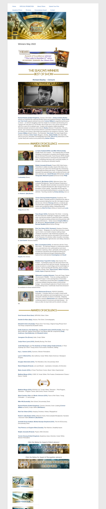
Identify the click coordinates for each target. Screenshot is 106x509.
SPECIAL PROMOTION (27, 6)
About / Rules (41, 6)
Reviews (28, 10)
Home (14, 6)
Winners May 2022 (27, 44)
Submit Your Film (54, 6)
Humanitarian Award (41, 10)
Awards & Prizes (17, 10)
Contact (52, 10)
